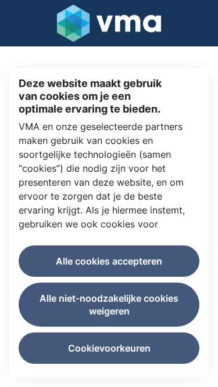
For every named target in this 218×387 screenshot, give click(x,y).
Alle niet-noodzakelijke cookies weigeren (109, 304)
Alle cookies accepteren (109, 261)
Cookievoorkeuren (109, 348)
